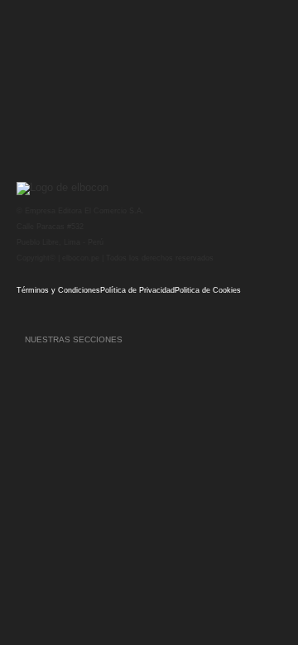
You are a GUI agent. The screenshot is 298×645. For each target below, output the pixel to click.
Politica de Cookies (208, 290)
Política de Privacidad (137, 290)
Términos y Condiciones (58, 290)
